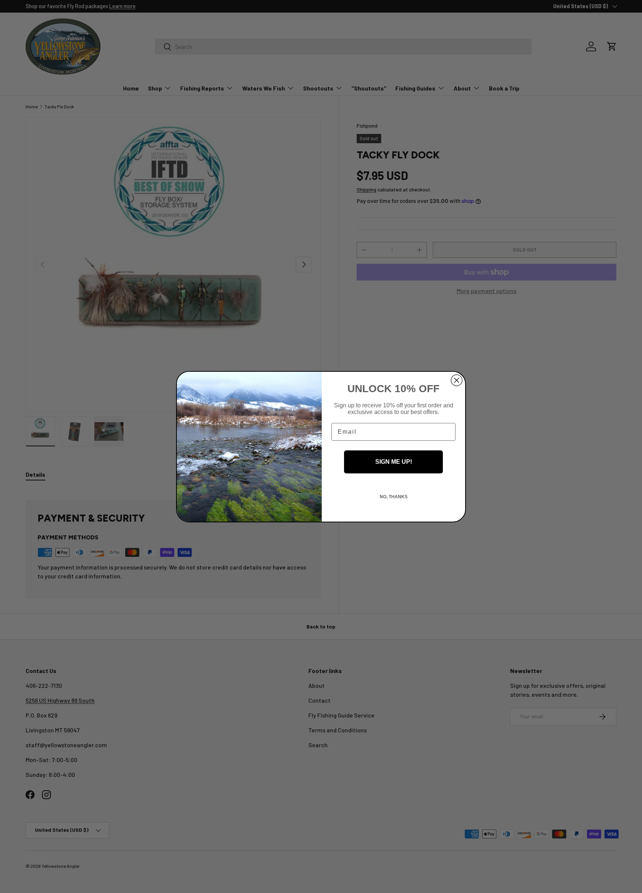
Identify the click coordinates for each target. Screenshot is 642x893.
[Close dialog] (456, 380)
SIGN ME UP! (393, 462)
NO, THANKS (394, 496)
